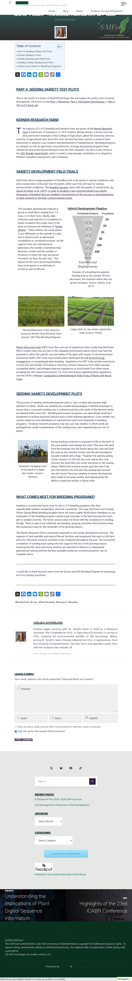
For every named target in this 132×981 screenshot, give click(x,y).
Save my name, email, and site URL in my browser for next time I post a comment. (59, 726)
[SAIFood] (9, 2)
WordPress (79, 966)
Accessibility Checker (22, 979)
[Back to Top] (119, 968)
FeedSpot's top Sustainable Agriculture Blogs (60, 874)
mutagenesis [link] (23, 361)
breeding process (59, 187)
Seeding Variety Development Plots (35, 62)
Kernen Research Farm (29, 55)
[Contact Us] (80, 768)
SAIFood (22, 2)
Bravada (64, 966)
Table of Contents (28, 46)
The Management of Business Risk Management (62, 804)
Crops (34, 602)
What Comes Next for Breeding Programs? (39, 66)
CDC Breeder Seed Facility (34, 153)
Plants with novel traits (28, 347)
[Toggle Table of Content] (57, 46)
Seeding (74, 602)
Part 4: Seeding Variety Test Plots (35, 51)
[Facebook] (70, 768)
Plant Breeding (47, 602)
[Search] (92, 781)
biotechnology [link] (96, 357)
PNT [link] (44, 347)
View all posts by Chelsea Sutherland (52, 653)
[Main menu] (124, 3)
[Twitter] (51, 768)
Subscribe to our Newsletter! (66, 853)
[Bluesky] (61, 768)
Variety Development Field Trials (34, 58)
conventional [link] (41, 361)
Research (62, 602)
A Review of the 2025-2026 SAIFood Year (58, 799)
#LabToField (23, 602)
